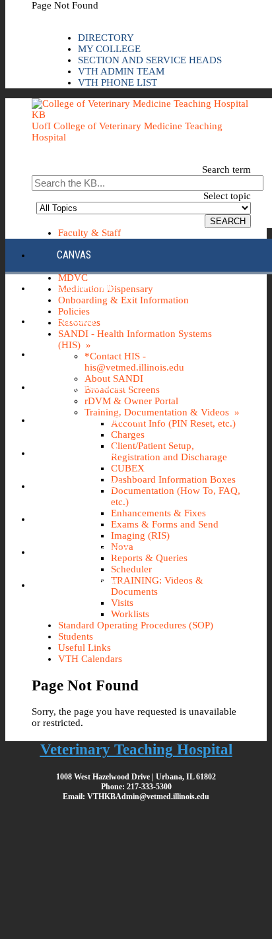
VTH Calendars (90, 658)
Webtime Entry (90, 584)
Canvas (74, 255)
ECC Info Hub (86, 288)
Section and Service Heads (150, 60)
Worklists (130, 614)
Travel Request (92, 551)
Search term (226, 169)
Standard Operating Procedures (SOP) (135, 625)
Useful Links (84, 647)
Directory (106, 37)
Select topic (227, 196)
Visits (122, 602)
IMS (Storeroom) (94, 386)
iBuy (67, 354)
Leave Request (89, 485)
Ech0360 (75, 321)
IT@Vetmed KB (88, 452)
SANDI (69, 518)
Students (75, 636)
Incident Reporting (100, 419)
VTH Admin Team (121, 71)
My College (109, 49)
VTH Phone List (117, 82)
